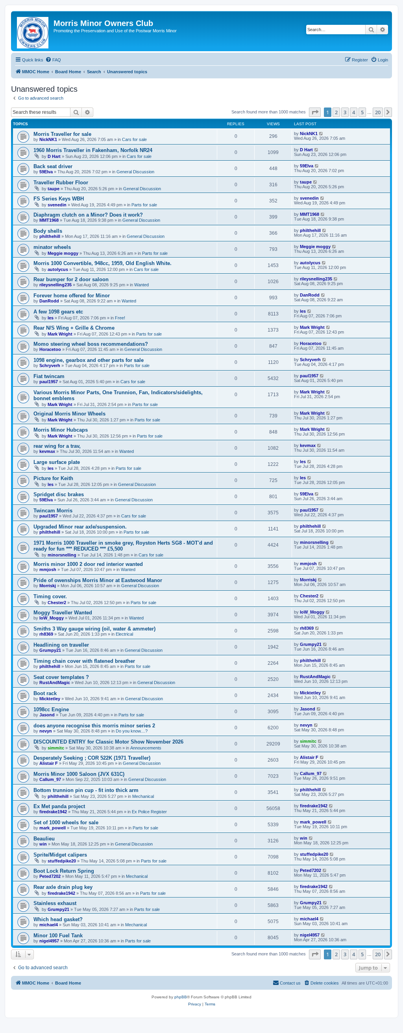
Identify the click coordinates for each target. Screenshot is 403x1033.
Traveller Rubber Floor (60, 182)
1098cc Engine (51, 709)
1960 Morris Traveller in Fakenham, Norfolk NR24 (92, 150)
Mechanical (143, 796)
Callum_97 (50, 779)
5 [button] (362, 112)
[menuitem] (53, 60)
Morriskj (47, 585)
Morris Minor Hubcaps (60, 430)
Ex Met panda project (59, 806)
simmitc (56, 748)
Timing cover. (50, 596)
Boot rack (45, 693)
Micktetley (49, 698)
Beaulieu (44, 839)
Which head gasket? (58, 919)
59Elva (46, 171)
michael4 (48, 924)
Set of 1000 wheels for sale (65, 822)
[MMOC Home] (33, 31)
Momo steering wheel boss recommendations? (90, 344)
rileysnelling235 (55, 284)
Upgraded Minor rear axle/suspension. (80, 527)
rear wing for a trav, (57, 446)
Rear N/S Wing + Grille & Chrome (74, 328)
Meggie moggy (63, 253)
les (51, 317)
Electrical (124, 634)
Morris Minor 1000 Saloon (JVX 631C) (78, 774)
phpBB (180, 997)
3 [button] (345, 112)
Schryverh (49, 365)
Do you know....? (132, 731)
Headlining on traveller (61, 645)
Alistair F (48, 763)
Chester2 (57, 602)
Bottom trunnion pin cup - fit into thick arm (86, 790)
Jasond (47, 714)
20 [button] (378, 112)
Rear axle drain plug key (62, 887)
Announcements (145, 748)
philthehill (49, 236)
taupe (53, 188)
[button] (315, 112)
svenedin (57, 204)
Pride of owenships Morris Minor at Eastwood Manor (97, 580)
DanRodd (49, 301)
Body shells (47, 231)
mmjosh (47, 569)
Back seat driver (52, 166)
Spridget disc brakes (58, 494)
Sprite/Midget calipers (60, 855)
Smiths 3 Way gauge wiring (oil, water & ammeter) (94, 629)
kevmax (47, 451)
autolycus (58, 269)
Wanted (141, 284)
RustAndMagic (54, 682)
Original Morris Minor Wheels (69, 414)
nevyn (45, 731)
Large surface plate (56, 462)
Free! (120, 317)
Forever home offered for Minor (71, 296)
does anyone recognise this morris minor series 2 (94, 726)
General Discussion (135, 171)
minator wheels (52, 247)
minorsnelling (62, 555)
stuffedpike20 (62, 861)
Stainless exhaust (54, 903)
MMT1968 (49, 220)
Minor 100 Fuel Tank (58, 935)
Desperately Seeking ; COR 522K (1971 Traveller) (91, 758)
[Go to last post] (321, 133)
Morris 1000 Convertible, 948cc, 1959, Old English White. (102, 263)
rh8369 (46, 634)
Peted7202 (50, 876)
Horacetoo (50, 349)
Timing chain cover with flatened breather (84, 661)
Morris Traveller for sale (62, 134)
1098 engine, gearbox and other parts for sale (88, 360)
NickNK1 (48, 139)
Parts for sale (144, 204)
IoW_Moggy (51, 618)
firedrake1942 (53, 811)
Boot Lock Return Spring (63, 871)
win (43, 844)
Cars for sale (134, 139)
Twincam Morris (52, 511)
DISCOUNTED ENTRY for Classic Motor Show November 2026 (108, 742)
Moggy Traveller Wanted (62, 613)
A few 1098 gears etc (58, 312)
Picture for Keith (53, 478)
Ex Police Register (149, 811)
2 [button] (336, 112)
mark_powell (52, 827)
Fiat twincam (49, 376)
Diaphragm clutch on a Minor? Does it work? (88, 215)
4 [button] (353, 112)
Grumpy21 (50, 650)
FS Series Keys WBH (58, 199)
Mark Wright (60, 334)
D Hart (54, 156)
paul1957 (48, 381)
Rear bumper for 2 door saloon (71, 279)
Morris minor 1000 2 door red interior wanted (88, 564)
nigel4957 (49, 940)
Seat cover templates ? (61, 677)
